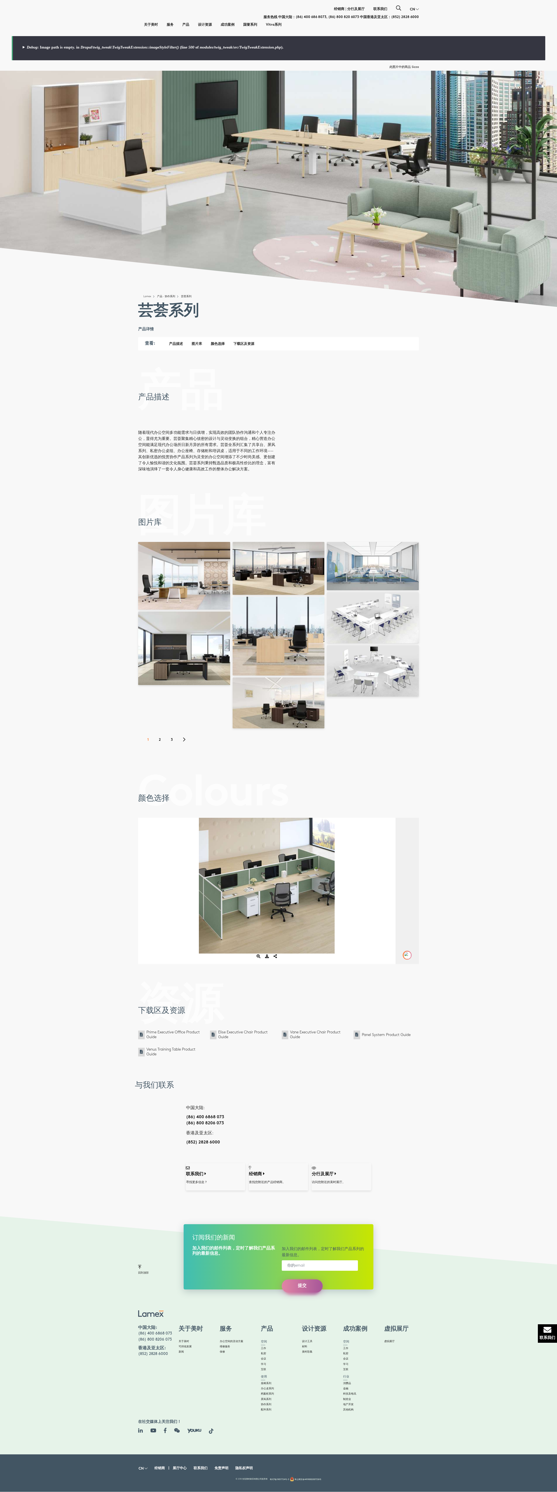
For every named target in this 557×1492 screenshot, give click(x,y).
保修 (222, 1352)
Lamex (147, 296)
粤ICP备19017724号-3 (279, 1479)
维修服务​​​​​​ (225, 1346)
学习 (263, 1364)
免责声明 (221, 1468)
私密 (263, 1353)
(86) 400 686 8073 (311, 17)
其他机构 (348, 1409)
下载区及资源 (243, 344)
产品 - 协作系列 (166, 296)
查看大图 (185, 559)
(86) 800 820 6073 (343, 17)
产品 (185, 25)
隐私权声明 (244, 1468)
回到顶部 (143, 1273)
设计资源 (205, 25)
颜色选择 (218, 344)
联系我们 (380, 9)
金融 (345, 1388)
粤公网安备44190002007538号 (308, 1479)
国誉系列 (250, 25)
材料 (304, 1346)
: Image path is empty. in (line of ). (155, 47)
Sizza (415, 66)
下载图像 (185, 566)
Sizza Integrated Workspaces (184, 603)
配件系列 (266, 1409)
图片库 (197, 344)
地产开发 (348, 1404)
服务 (170, 25)
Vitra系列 (274, 25)
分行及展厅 (356, 9)
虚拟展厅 (389, 1341)
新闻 (181, 1352)
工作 (263, 1348)
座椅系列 (266, 1383)
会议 (263, 1359)
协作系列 (266, 1404)
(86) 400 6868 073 (205, 1117)
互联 (263, 1369)
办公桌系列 (267, 1388)
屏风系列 (266, 1399)
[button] (414, 9)
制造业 (347, 1399)
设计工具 (307, 1341)
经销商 (339, 9)
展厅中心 (180, 1468)
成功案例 (228, 25)
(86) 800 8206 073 (205, 1123)
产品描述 (176, 344)
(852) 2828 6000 (405, 17)
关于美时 (151, 25)
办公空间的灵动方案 (231, 1341)
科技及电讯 (349, 1394)
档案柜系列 (267, 1394)
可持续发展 (185, 1346)
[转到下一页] (186, 740)
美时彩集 (307, 1352)
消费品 (347, 1383)
